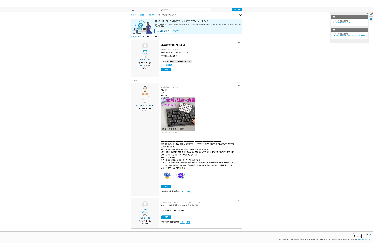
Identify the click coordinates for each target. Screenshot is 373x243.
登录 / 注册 (237, 9)
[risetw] (145, 204)
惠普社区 (134, 15)
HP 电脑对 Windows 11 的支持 (341, 23)
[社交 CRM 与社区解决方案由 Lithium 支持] (357, 235)
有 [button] (182, 191)
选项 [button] (240, 15)
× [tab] (367, 14)
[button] (239, 42)
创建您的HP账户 (162, 31)
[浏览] (132, 9)
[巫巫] (145, 46)
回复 (166, 70)
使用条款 (360, 239)
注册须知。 (367, 239)
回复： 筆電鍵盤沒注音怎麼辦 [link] (167, 15)
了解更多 (176, 31)
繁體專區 (142, 15)
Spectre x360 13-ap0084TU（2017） (179, 61)
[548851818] (145, 89)
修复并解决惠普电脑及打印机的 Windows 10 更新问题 (349, 36)
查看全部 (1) (169, 65)
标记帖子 (145, 68)
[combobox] (184, 10)
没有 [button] (188, 191)
